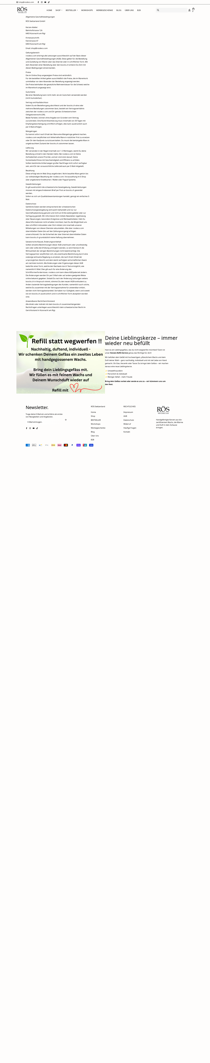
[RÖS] (22, 10)
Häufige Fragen (129, 428)
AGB (125, 416)
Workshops (87, 10)
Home (49, 10)
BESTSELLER (71, 10)
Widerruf (127, 424)
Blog (118, 10)
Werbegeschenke (104, 10)
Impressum (128, 412)
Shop (58, 10)
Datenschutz (128, 420)
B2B (139, 10)
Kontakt (126, 432)
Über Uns (129, 10)
